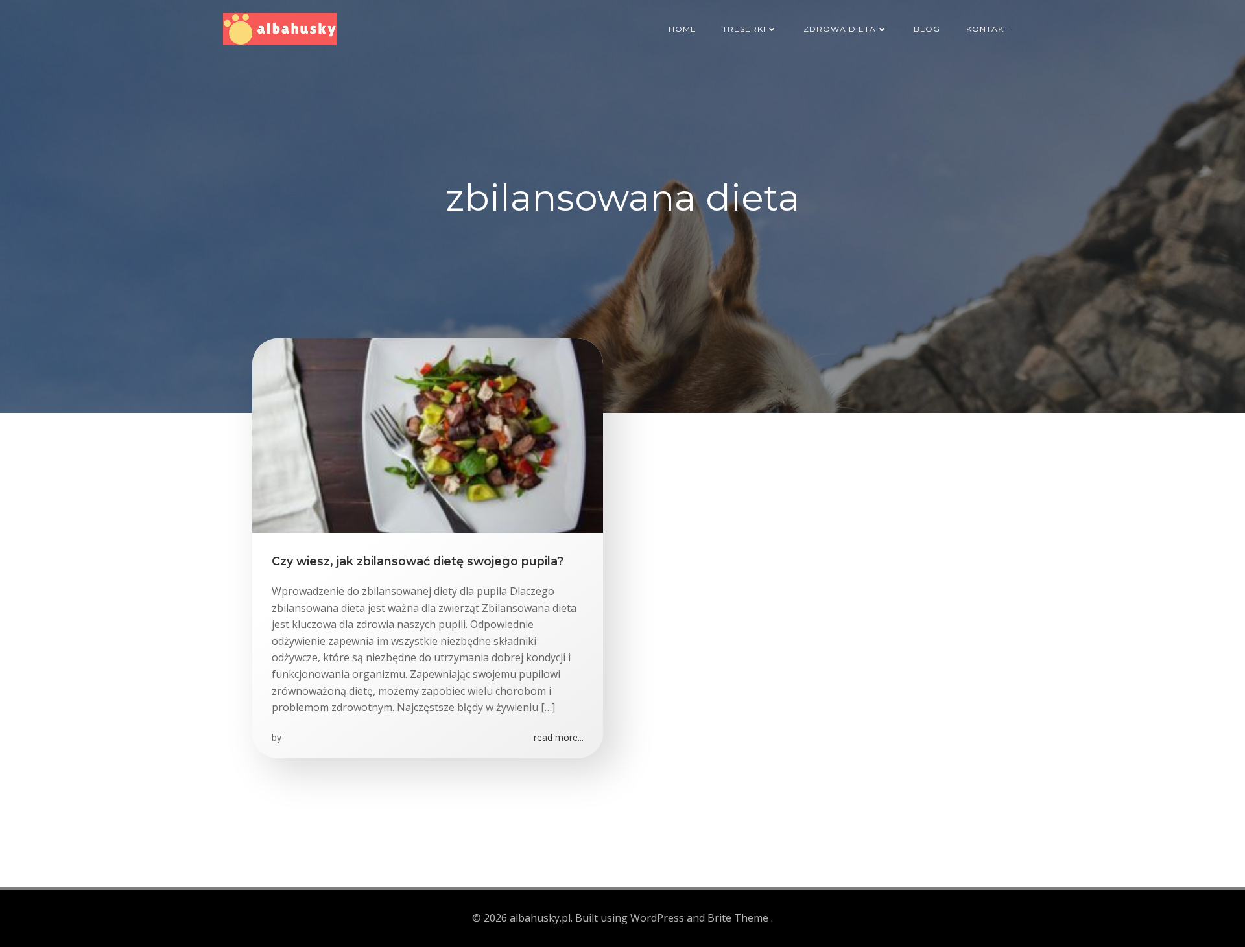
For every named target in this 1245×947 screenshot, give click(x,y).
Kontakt (987, 29)
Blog (927, 29)
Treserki (744, 29)
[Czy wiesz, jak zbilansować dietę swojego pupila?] (427, 434)
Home (682, 29)
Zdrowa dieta (839, 29)
